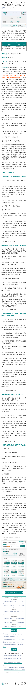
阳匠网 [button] (3, 8)
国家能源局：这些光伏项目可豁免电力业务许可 (14, 636)
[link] (6, 683)
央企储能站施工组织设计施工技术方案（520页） (14, 669)
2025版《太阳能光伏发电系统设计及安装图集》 (14, 667)
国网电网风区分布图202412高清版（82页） (13, 655)
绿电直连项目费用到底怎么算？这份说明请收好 (14, 639)
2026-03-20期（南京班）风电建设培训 (14, 626)
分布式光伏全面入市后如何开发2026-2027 (13, 642)
